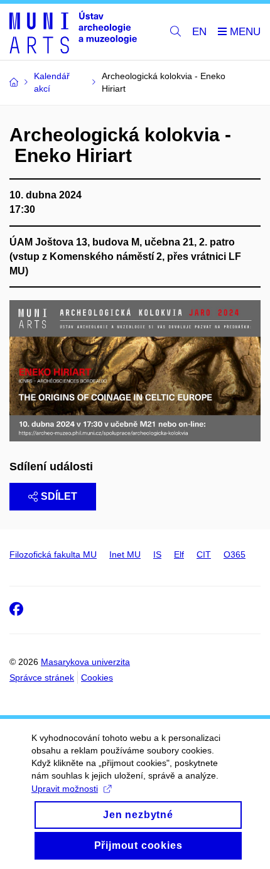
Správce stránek (41, 677)
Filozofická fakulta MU (53, 554)
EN (199, 32)
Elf (179, 554)
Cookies (97, 677)
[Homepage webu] (73, 32)
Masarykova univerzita (85, 662)
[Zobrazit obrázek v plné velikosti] (135, 370)
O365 (235, 554)
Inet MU (125, 554)
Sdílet (59, 496)
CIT (204, 554)
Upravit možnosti (64, 789)
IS (157, 554)
